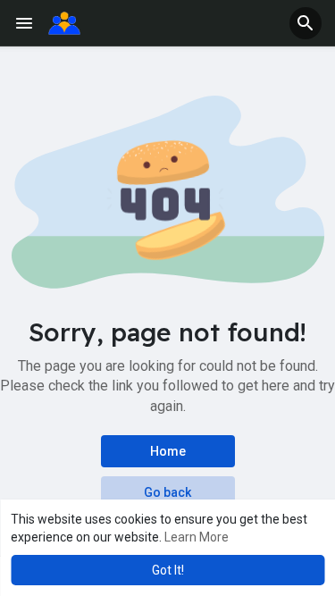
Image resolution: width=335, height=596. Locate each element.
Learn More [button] (196, 537)
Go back (167, 492)
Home (168, 451)
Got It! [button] (168, 570)
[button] (305, 23)
